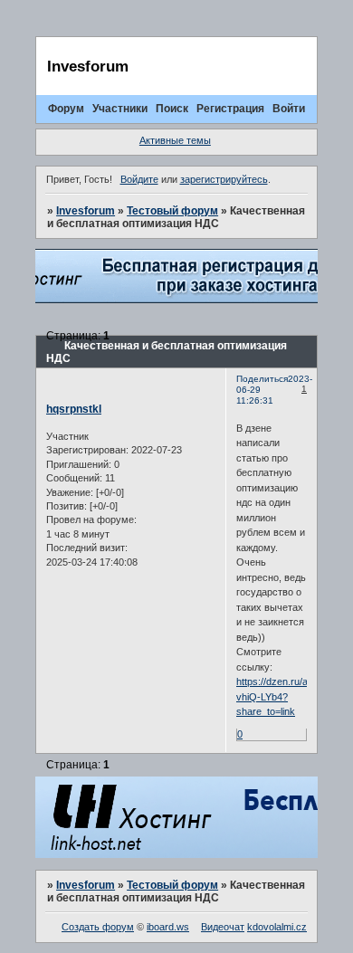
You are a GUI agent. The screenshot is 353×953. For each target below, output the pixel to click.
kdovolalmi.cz (277, 926)
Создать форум (98, 926)
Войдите (139, 179)
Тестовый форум (172, 211)
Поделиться (262, 379)
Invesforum (85, 211)
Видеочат (222, 926)
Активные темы (175, 140)
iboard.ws (168, 926)
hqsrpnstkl (73, 409)
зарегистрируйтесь (224, 179)
